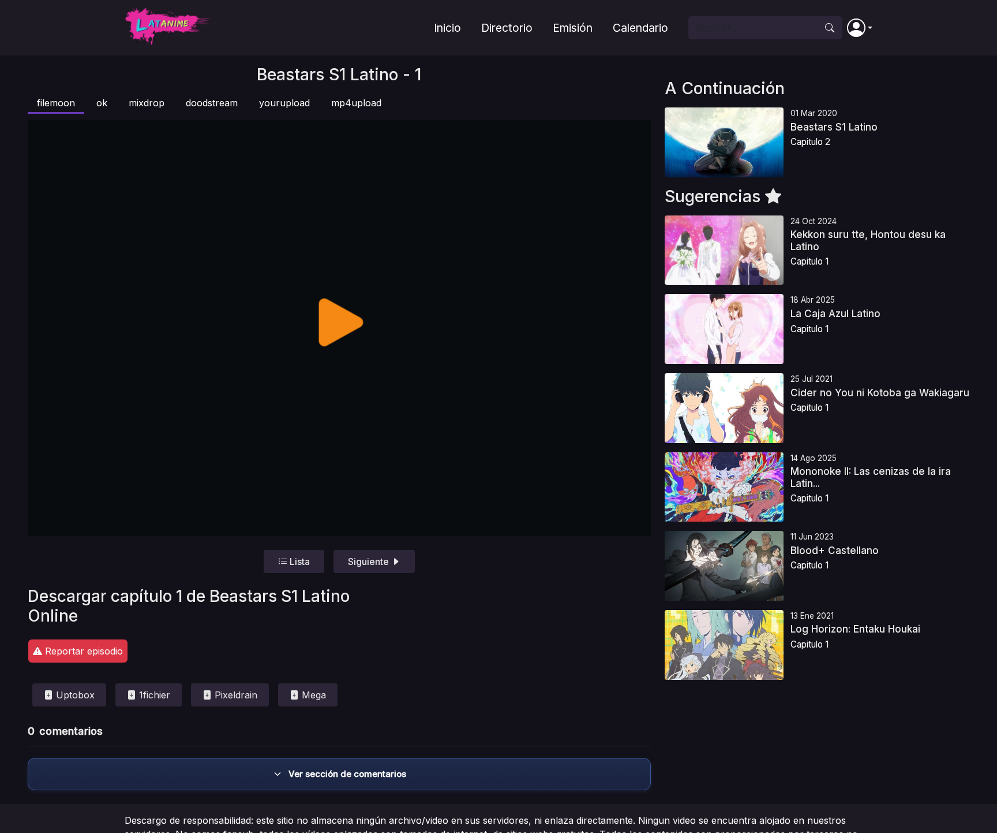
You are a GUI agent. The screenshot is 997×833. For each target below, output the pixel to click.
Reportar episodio (82, 651)
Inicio (447, 28)
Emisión (573, 28)
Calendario (640, 28)
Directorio (507, 28)
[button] (859, 27)
